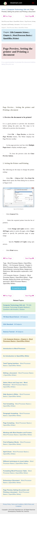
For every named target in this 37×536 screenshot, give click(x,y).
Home (3, 9)
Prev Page (8, 16)
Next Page (28, 16)
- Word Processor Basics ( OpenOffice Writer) (15, 385)
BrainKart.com (16, 3)
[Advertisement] (18, 84)
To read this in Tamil (18, 288)
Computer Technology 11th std (18, 9)
